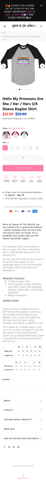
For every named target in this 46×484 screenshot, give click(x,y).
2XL (37, 147)
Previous (3, 65)
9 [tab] (30, 89)
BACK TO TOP (23, 478)
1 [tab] (15, 89)
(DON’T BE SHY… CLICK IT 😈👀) (20, 13)
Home (3, 33)
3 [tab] (19, 89)
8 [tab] (28, 89)
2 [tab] (17, 89)
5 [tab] (23, 89)
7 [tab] (26, 89)
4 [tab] (21, 89)
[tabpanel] (23, 64)
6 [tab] (24, 89)
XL (31, 147)
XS (5, 147)
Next (42, 65)
